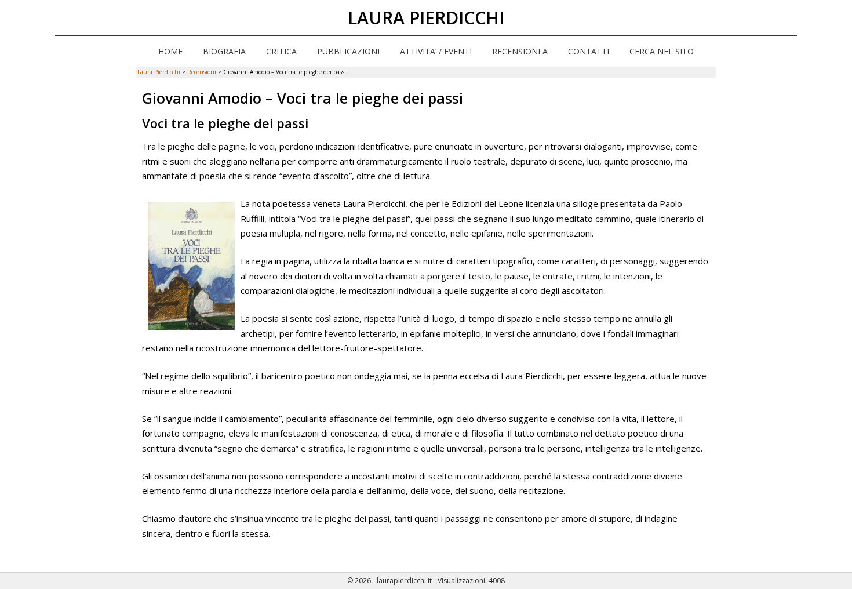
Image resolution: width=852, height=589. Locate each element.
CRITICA (281, 51)
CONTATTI (588, 51)
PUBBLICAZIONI (348, 51)
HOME (170, 51)
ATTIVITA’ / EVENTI (436, 51)
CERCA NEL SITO (661, 51)
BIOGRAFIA (224, 51)
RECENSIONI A (520, 51)
